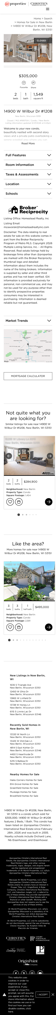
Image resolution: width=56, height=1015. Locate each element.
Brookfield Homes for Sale (24, 796)
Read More (28, 143)
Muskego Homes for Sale (23, 792)
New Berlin (44, 120)
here (10, 1011)
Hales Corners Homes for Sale (26, 780)
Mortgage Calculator (28, 376)
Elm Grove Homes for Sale (24, 784)
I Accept (43, 994)
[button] (28, 346)
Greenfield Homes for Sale (24, 788)
